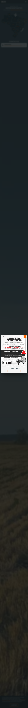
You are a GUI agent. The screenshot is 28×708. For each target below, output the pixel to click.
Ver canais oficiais (14, 371)
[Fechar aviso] (25, 336)
